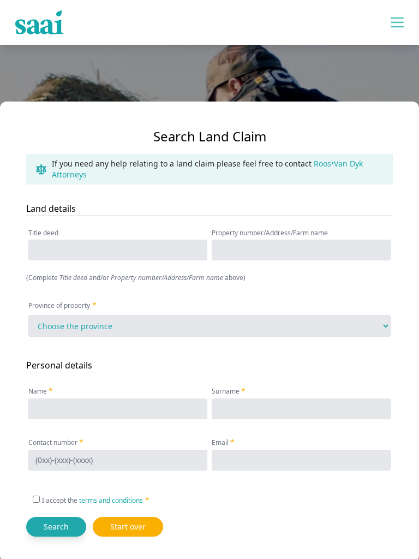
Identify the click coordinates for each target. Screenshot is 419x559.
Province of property (59, 305)
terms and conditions (111, 500)
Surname (226, 391)
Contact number (52, 442)
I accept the (92, 500)
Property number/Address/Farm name (270, 233)
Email (220, 442)
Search (56, 526)
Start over (128, 526)
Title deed (43, 233)
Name (37, 391)
